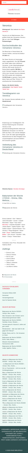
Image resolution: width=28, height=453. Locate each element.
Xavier (20, 87)
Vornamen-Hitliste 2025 (9, 293)
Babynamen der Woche (10, 274)
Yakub (4, 89)
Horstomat (5, 295)
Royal (8, 232)
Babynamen (20, 438)
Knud (3, 381)
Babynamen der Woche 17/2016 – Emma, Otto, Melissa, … (12, 198)
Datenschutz (7, 431)
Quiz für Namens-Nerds (9, 300)
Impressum (15, 429)
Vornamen (5, 429)
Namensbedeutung (13, 435)
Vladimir (15, 87)
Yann (7, 89)
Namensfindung (8, 438)
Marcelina (5, 224)
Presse (23, 429)
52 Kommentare (8, 277)
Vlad (11, 87)
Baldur (4, 234)
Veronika (15, 189)
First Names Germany (9, 440)
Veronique (21, 189)
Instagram (23, 440)
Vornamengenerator (8, 297)
